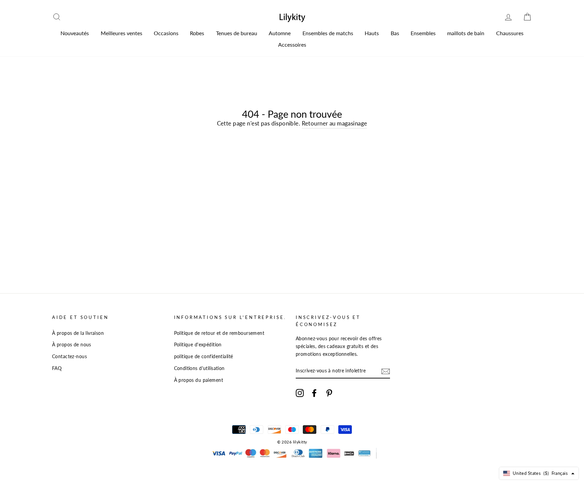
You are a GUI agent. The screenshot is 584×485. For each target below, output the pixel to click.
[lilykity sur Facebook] (314, 393)
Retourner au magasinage (334, 123)
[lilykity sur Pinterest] (329, 393)
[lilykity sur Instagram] (300, 393)
